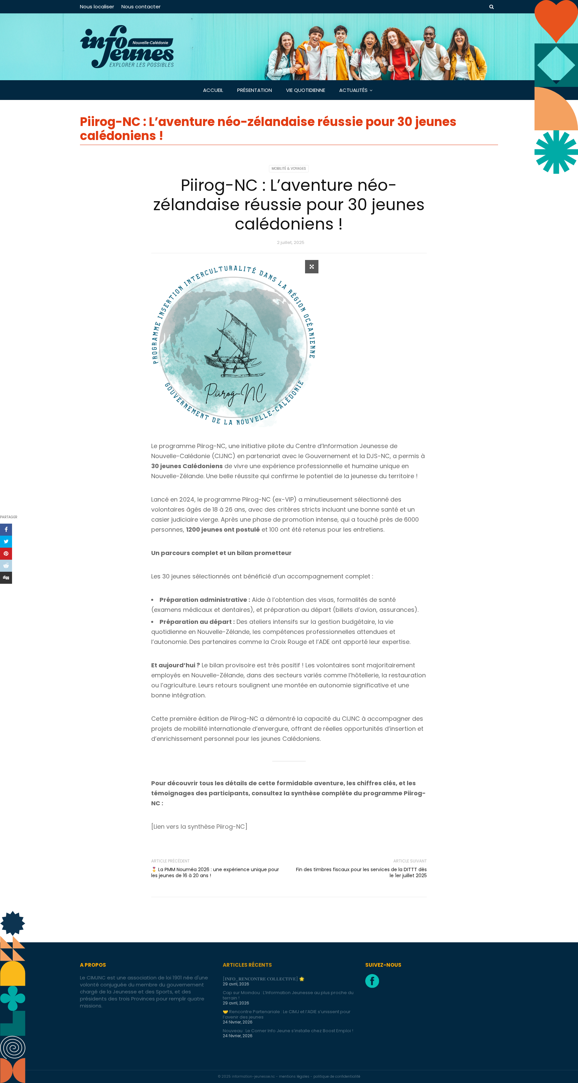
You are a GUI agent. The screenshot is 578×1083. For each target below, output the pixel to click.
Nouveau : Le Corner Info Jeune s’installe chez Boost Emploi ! (288, 1031)
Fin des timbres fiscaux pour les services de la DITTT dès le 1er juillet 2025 (361, 872)
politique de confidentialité (336, 1076)
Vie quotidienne (305, 90)
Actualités (353, 90)
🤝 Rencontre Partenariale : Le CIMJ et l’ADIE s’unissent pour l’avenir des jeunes (287, 1014)
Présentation (254, 90)
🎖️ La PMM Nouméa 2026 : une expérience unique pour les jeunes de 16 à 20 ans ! (215, 872)
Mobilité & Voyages (289, 168)
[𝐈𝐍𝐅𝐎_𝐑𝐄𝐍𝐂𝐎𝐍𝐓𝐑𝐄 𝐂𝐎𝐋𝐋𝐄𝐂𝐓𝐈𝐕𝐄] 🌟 (263, 979)
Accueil (213, 90)
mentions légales (294, 1076)
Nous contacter (141, 6)
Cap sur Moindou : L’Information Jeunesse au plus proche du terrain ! (288, 995)
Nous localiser (97, 6)
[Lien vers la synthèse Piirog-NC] (199, 826)
